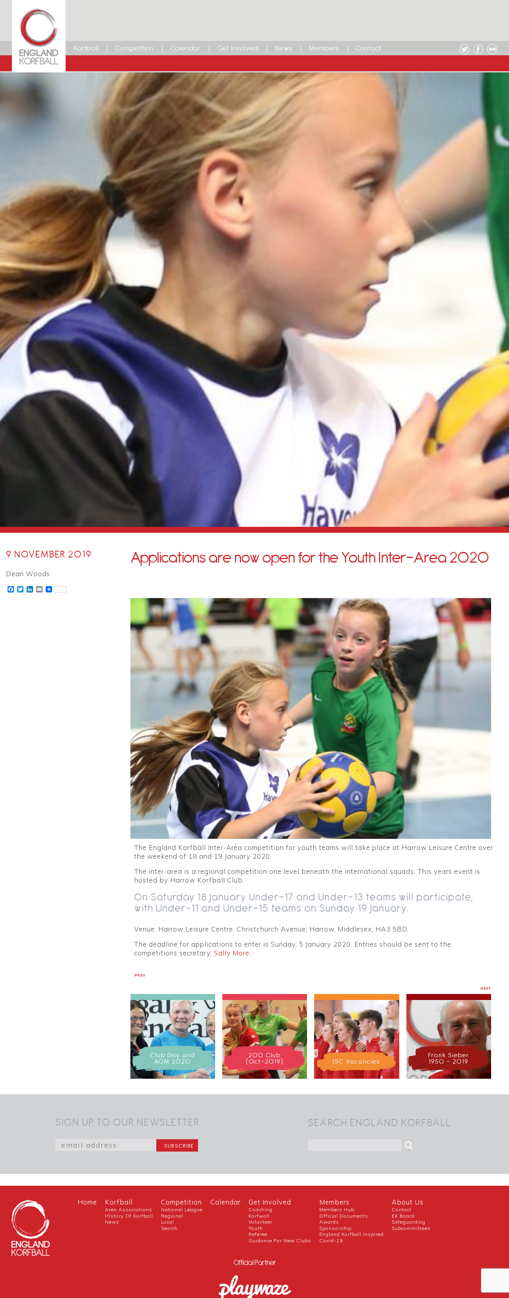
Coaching (260, 1209)
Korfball (86, 48)
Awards (329, 1222)
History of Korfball (129, 1216)
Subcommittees (411, 1228)
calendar (225, 1202)
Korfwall (259, 1216)
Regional (172, 1216)
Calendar (185, 48)
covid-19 (331, 1240)
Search (169, 1228)
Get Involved (237, 48)
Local (167, 1222)
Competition (134, 48)
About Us (408, 1202)
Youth (256, 1228)
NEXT (485, 988)
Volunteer (260, 1222)
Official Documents (343, 1216)
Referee (258, 1234)
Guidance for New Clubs (280, 1240)
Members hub (336, 1209)
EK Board (403, 1216)
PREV (140, 975)
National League (181, 1209)
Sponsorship (335, 1228)
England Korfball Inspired (351, 1234)
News (283, 48)
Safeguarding (408, 1222)
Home (87, 1202)
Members (324, 48)
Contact (369, 48)
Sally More (231, 953)
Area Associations (128, 1209)
